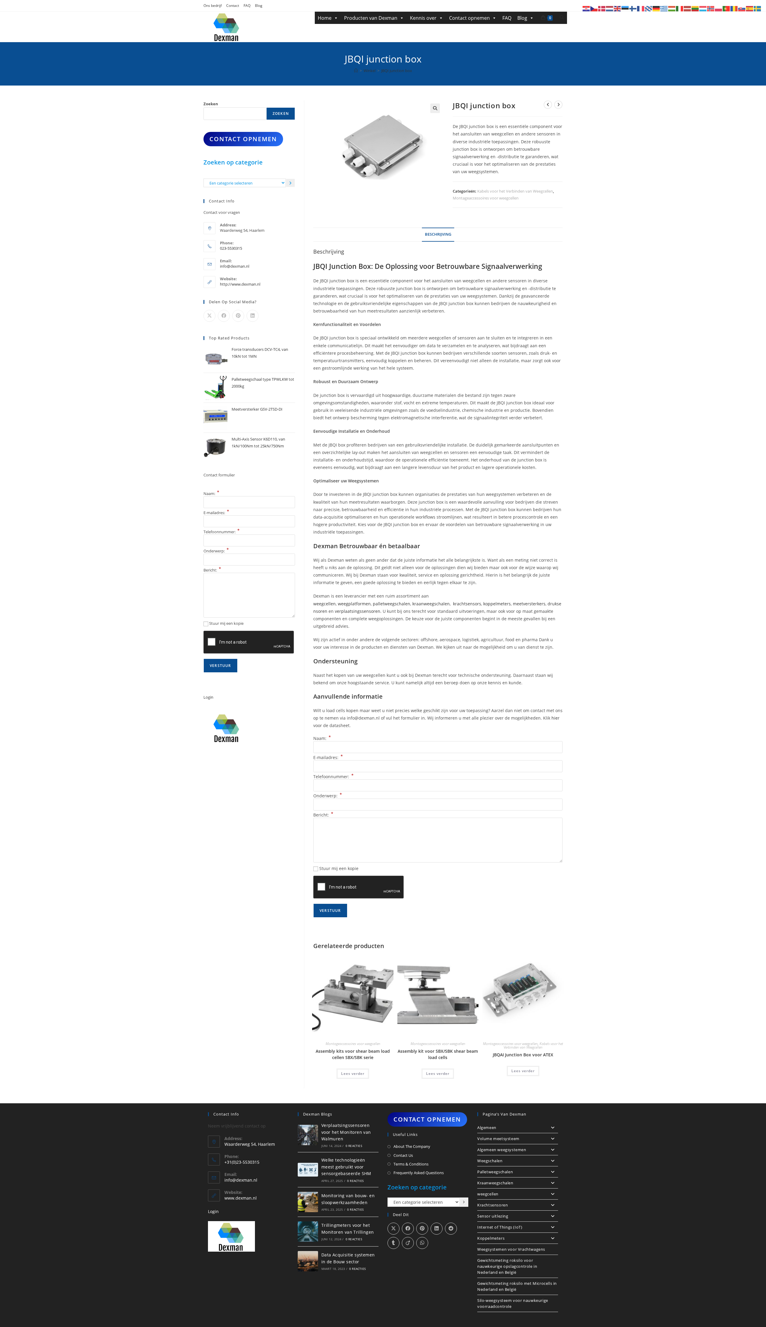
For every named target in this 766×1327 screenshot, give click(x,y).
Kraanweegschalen (495, 1183)
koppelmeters (497, 604)
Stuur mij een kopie (338, 868)
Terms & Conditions (410, 1164)
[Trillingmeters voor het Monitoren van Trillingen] (308, 1231)
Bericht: (323, 815)
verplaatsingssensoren (357, 611)
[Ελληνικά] (664, 8)
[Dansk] (602, 8)
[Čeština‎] (594, 8)
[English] (617, 8)
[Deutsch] (656, 8)
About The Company (411, 1146)
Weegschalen (490, 1160)
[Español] (750, 8)
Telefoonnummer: (333, 776)
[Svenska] (758, 8)
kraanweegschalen (431, 604)
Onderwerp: (327, 796)
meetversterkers (529, 604)
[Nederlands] (610, 8)
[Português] (726, 8)
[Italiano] (680, 8)
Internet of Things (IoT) (499, 1227)
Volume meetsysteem (498, 1138)
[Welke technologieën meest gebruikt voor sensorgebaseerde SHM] (308, 1169)
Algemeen (486, 1127)
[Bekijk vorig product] (548, 104)
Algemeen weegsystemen (501, 1149)
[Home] (356, 70)
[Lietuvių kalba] (695, 8)
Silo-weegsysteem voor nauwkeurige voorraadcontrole (512, 1303)
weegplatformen (354, 604)
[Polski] (719, 8)
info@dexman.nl (234, 266)
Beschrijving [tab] (438, 234)
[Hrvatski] (586, 8)
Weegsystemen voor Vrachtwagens (511, 1249)
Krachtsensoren (492, 1205)
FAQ (247, 5)
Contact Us (403, 1155)
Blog (258, 5)
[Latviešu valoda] (687, 8)
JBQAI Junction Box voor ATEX (523, 1055)
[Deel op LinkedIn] (253, 316)
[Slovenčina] (742, 8)
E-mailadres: (328, 757)
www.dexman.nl (240, 1198)
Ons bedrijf (212, 5)
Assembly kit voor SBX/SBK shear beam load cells (438, 1054)
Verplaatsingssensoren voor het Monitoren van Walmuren (346, 1132)
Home (325, 18)
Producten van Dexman (370, 18)
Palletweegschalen (495, 1171)
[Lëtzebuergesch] (703, 8)
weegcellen (324, 604)
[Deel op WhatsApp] (422, 1243)
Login (208, 697)
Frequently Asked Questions (418, 1172)
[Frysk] (649, 8)
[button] (435, 108)
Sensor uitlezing (492, 1216)
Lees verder (352, 1073)
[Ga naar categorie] (290, 183)
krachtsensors (467, 604)
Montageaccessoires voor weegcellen (486, 198)
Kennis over (423, 18)
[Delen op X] (209, 316)
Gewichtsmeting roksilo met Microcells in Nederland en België (517, 1286)
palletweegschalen (391, 604)
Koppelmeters (490, 1238)
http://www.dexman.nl (240, 284)
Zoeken (210, 103)
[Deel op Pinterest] (238, 316)
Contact (232, 5)
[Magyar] (672, 8)
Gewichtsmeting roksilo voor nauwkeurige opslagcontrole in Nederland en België (507, 1266)
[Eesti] (625, 8)
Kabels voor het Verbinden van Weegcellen (515, 191)
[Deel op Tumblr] (393, 1243)
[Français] (641, 8)
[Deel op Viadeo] (408, 1243)
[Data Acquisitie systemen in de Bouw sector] (308, 1261)
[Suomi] (633, 8)
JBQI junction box (396, 70)
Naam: (322, 738)
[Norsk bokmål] (711, 8)
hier (555, 718)
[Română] (734, 8)
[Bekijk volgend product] (558, 104)
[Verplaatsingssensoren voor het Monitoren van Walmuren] (308, 1135)
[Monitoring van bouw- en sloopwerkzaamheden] (308, 1202)
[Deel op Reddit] (451, 1229)
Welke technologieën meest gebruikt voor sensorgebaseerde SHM (346, 1166)
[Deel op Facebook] (224, 316)
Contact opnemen (469, 18)
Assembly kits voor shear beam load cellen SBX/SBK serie (353, 1054)
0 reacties (354, 1146)
